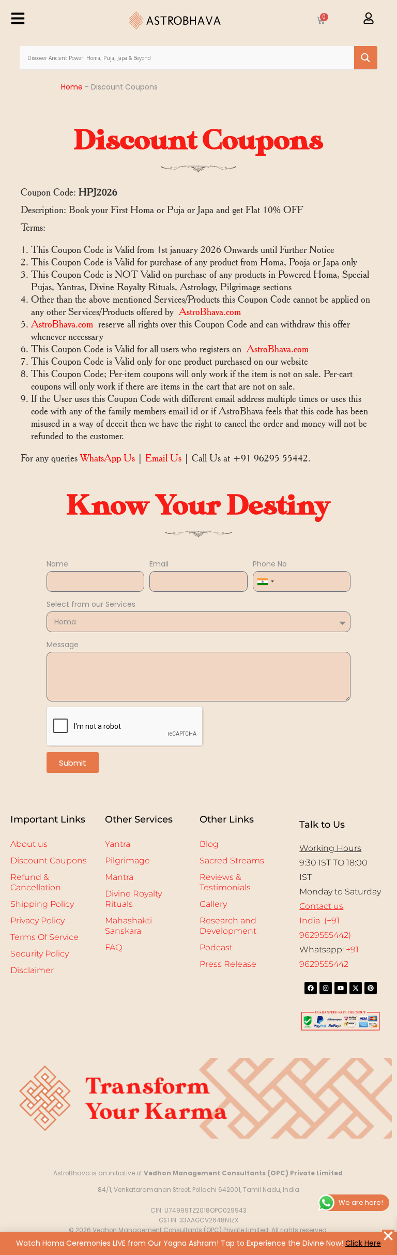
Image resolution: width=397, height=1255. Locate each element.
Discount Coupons (48, 860)
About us (29, 844)
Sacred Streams (232, 860)
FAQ (113, 947)
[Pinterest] (370, 988)
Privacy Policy (37, 920)
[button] (388, 1236)
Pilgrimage (127, 860)
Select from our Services (91, 604)
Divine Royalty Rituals (133, 899)
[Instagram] (325, 988)
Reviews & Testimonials (225, 882)
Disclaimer (32, 970)
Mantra (119, 877)
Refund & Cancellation (35, 882)
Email (159, 564)
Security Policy (39, 954)
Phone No (270, 564)
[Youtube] (340, 988)
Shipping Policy (42, 904)
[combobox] (265, 581)
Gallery (213, 904)
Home (72, 87)
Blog (209, 844)
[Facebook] (310, 988)
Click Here (363, 1243)
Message (63, 644)
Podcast (216, 947)
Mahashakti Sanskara (128, 926)
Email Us (163, 458)
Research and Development (228, 926)
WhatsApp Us (107, 458)
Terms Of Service (44, 937)
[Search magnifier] (365, 57)
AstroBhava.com (210, 312)
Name (57, 564)
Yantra (117, 844)
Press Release (228, 964)
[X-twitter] (355, 988)
